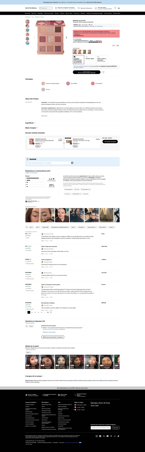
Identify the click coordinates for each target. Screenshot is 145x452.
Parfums (57, 13)
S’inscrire (115, 428)
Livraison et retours (78, 67)
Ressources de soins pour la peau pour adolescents (65, 428)
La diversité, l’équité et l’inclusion (32, 420)
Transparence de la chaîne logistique (30, 409)
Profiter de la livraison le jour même (49, 429)
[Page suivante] (51, 312)
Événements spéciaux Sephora (31, 413)
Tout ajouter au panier (110, 141)
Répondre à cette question (49, 332)
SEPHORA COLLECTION (79, 20)
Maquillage (40, 13)
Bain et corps (69, 13)
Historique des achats (46, 410)
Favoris (43, 425)
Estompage (92, 26)
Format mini (76, 13)
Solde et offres (116, 13)
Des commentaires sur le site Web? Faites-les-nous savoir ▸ (72, 388)
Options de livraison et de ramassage (63, 409)
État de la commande (46, 408)
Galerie (43, 406)
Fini (96, 26)
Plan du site (61, 442)
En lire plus (44, 295)
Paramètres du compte (46, 412)
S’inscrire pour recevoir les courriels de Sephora (103, 424)
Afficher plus (44, 116)
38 (47, 312)
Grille (114, 45)
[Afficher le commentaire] (32, 215)
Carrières (27, 406)
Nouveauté (27, 13)
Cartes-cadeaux (108, 13)
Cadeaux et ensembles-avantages (94, 13)
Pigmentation (100, 26)
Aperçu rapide (31, 146)
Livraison (60, 411)
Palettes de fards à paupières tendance (108, 380)
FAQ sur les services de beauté (64, 420)
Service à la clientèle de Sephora (65, 404)
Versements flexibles (62, 424)
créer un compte (88, 66)
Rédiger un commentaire (31, 172)
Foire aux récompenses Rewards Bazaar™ (46, 422)
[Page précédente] (25, 312)
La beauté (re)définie (29, 424)
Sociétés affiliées (28, 411)
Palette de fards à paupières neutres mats (88, 380)
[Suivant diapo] (66, 37)
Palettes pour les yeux (39, 17)
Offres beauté (44, 420)
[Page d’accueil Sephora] (31, 8)
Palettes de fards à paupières (32, 382)
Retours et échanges (62, 406)
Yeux (32, 17)
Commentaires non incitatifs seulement (59, 227)
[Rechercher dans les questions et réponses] (26, 326)
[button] (94, 41)
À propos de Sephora (29, 404)
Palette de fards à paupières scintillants (68, 380)
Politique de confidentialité (30, 442)
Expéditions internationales (63, 415)
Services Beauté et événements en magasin (49, 415)
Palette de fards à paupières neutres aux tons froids (46, 380)
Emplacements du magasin (63, 422)
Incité (42, 363)
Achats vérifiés (45, 227)
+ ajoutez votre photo (30, 349)
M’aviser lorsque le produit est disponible (86, 72)
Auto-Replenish (45, 417)
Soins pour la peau (48, 13)
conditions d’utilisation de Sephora (44, 442)
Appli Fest (33, 13)
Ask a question (85, 24)
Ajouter (37, 146)
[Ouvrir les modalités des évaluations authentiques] (38, 201)
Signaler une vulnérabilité (30, 426)
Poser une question (30, 323)
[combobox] (46, 8)
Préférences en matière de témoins (72, 442)
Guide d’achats (61, 417)
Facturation (60, 413)
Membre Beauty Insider (46, 404)
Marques (83, 13)
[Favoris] (115, 8)
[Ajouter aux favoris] (103, 72)
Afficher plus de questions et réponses (53, 337)
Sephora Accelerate (29, 422)
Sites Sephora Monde (29, 417)
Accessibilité (60, 426)
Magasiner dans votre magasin (48, 427)
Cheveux (62, 13)
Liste (118, 45)
